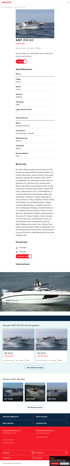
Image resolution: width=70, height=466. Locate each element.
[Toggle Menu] (67, 2)
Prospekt (22, 251)
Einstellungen (64, 463)
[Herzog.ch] (2, 7)
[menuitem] (18, 416)
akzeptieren (55, 463)
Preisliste (22, 247)
